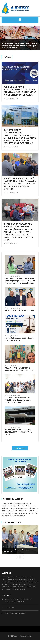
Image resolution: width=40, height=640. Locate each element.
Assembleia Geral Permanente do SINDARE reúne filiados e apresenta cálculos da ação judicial (18, 400)
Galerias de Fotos (12, 522)
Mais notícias (20, 448)
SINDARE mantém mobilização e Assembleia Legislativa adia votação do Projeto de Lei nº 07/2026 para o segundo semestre (20, 183)
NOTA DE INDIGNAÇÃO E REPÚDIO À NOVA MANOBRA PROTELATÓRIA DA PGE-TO (18, 432)
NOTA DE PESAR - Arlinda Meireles (16, 47)
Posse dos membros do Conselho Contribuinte (16, 551)
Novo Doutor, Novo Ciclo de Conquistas (20, 310)
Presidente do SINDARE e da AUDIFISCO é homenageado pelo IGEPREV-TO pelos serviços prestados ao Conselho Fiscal (20, 280)
